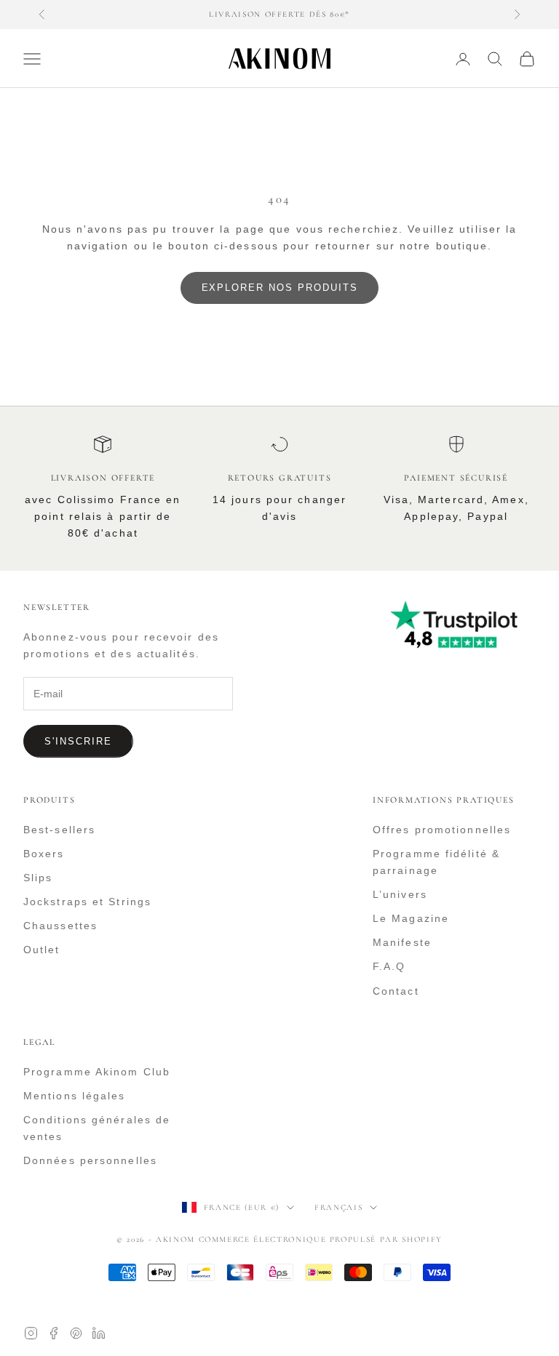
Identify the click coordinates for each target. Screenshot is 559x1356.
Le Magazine (411, 918)
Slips (38, 877)
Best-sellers (59, 829)
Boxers (44, 853)
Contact (396, 991)
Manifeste (402, 942)
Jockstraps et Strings (87, 901)
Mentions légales (74, 1096)
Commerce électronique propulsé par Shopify (321, 1239)
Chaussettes (60, 925)
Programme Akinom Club (96, 1072)
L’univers (400, 894)
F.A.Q (389, 966)
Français (338, 1207)
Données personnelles (90, 1160)
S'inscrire (78, 741)
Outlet (41, 949)
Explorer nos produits (280, 287)
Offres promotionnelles (442, 829)
